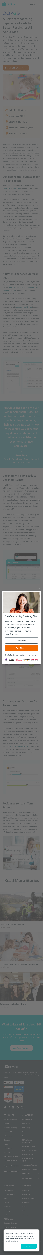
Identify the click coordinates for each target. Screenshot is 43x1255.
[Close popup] (39, 589)
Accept (28, 1246)
